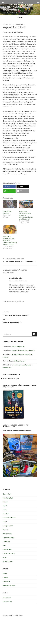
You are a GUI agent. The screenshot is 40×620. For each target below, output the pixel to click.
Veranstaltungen (13, 259)
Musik (5, 522)
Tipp (22, 259)
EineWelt (6, 514)
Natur (5, 510)
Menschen (6, 582)
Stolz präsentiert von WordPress (13, 615)
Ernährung (10, 261)
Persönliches (7, 550)
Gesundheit (7, 494)
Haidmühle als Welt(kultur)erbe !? (23, 351)
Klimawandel (7, 534)
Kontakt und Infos (9, 586)
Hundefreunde (8, 561)
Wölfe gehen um (19, 361)
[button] (9, 186)
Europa (5, 502)
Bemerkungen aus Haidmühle (16, 8)
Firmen (5, 578)
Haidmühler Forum (9, 518)
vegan (23, 261)
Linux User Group (9, 554)
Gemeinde (6, 542)
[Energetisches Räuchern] (10, 204)
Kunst (5, 558)
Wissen (5, 530)
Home (5, 574)
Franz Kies (20, 24)
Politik (5, 506)
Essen (17, 261)
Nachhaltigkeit (8, 498)
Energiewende (8, 526)
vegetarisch (32, 261)
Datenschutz (7, 602)
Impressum (7, 598)
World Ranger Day (18, 347)
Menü (21, 17)
